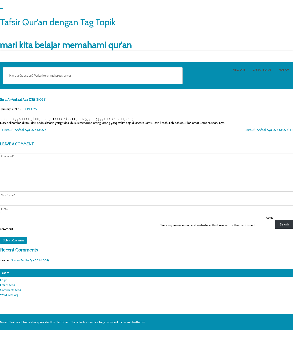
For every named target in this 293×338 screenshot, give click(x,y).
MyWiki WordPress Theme (31, 333)
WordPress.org (9, 295)
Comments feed (10, 290)
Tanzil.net (63, 322)
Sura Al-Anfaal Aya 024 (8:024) (23, 130)
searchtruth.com (134, 322)
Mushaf (284, 69)
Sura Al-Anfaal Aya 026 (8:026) (269, 130)
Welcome (238, 69)
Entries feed (7, 285)
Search (268, 218)
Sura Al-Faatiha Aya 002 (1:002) (30, 260)
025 (34, 109)
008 (27, 109)
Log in (4, 280)
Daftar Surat (262, 69)
